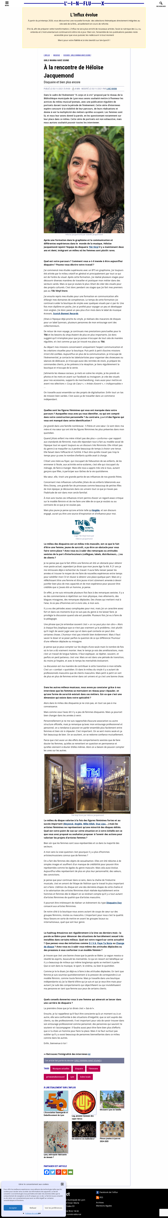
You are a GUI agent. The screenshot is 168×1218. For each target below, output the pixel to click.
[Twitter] (52, 1172)
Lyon (72, 1077)
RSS (101, 1197)
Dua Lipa (101, 823)
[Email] (70, 1172)
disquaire (79, 1068)
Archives (100, 1202)
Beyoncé (68, 823)
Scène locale (85, 1077)
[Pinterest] (58, 1172)
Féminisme (93, 1068)
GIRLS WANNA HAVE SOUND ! (87, 1060)
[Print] (64, 1172)
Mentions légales (104, 1205)
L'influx (47, 55)
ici (89, 1054)
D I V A (92, 943)
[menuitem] (48, 55)
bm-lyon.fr (104, 40)
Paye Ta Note (104, 943)
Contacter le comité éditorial (68, 1214)
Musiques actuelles (61, 1068)
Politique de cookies (32, 1213)
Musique (56, 55)
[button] (62, 1184)
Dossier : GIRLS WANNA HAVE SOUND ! (77, 55)
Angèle (96, 510)
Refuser (33, 1208)
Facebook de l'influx (108, 1192)
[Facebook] (46, 1172)
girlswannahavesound (55, 1077)
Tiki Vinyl (94, 246)
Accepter (13, 1208)
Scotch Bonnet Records (65, 313)
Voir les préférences (53, 1208)
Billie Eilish (89, 823)
